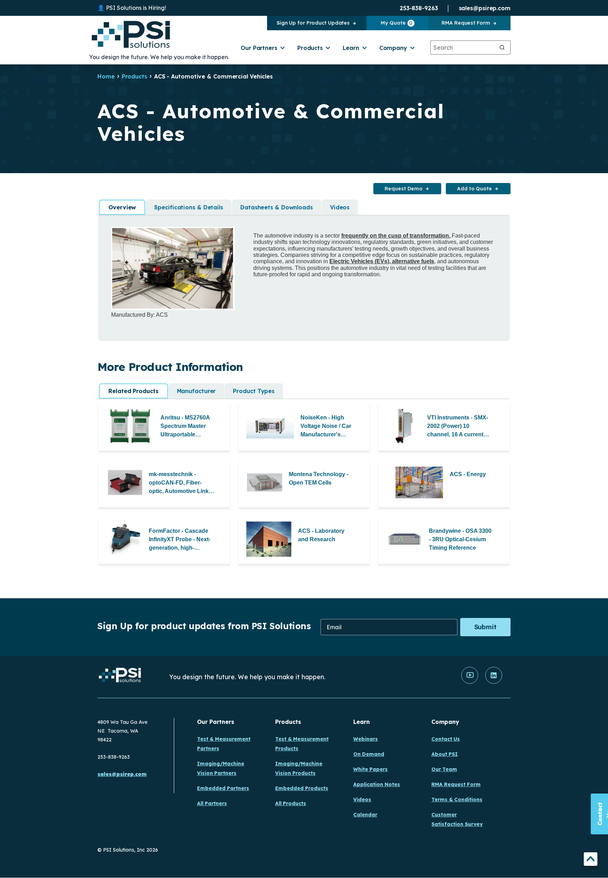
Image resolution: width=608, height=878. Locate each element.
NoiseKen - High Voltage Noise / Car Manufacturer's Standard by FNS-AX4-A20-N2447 (325, 427)
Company (393, 47)
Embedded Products (301, 788)
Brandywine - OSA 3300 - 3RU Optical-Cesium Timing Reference (460, 539)
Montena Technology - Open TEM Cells (318, 478)
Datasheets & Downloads (276, 207)
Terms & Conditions (456, 799)
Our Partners (259, 47)
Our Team (444, 769)
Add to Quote (474, 188)
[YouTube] (469, 682)
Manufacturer (196, 390)
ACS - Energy (468, 474)
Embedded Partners (223, 788)
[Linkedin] (493, 682)
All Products (290, 803)
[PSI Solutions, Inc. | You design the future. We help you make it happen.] (120, 677)
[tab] (122, 207)
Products (310, 47)
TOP (590, 860)
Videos (339, 207)
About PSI (444, 754)
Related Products (133, 390)
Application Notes (376, 784)
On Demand (368, 754)
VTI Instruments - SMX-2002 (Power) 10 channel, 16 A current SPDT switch (457, 427)
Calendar (365, 814)
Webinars (365, 739)
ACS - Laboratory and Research (321, 535)
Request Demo (404, 188)
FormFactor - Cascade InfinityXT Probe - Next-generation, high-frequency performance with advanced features (180, 540)
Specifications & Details (188, 207)
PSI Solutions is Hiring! (136, 7)
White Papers (370, 769)
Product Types (253, 390)
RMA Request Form (466, 23)
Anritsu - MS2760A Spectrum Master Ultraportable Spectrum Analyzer (185, 427)
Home (106, 76)
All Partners (212, 803)
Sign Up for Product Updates (313, 23)
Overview (122, 207)
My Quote (396, 23)
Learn (351, 47)
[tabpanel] (304, 272)
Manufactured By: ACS (139, 315)
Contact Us (445, 739)
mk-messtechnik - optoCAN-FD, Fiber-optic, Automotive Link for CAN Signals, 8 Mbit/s (179, 483)
